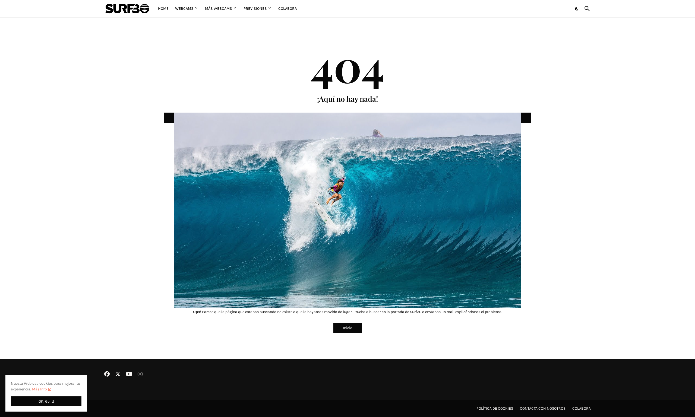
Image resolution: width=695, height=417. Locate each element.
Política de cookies (494, 408)
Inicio (347, 328)
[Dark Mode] (577, 8)
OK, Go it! (46, 401)
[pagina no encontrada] (347, 118)
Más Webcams (218, 8)
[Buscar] (586, 8)
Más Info (39, 389)
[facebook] (107, 374)
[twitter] (118, 374)
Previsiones (255, 8)
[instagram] (140, 374)
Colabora (287, 8)
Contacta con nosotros (543, 408)
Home (163, 8)
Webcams (184, 8)
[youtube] (129, 374)
